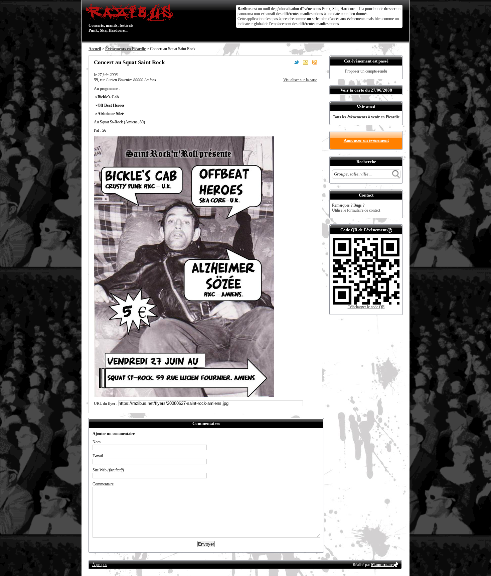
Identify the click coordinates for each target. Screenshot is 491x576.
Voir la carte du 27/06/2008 (366, 90)
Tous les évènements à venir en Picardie (366, 117)
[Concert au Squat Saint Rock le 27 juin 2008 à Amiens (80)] (184, 395)
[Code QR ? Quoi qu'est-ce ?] (389, 229)
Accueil (95, 48)
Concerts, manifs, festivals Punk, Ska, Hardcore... (111, 18)
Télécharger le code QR (366, 307)
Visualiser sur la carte (300, 80)
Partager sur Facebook (287, 62)
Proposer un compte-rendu (366, 71)
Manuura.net (382, 564)
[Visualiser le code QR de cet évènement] (366, 303)
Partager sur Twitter (296, 62)
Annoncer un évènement (366, 140)
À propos (99, 564)
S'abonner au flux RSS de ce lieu (314, 62)
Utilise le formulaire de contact (356, 210)
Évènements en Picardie (125, 48)
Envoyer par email (305, 62)
